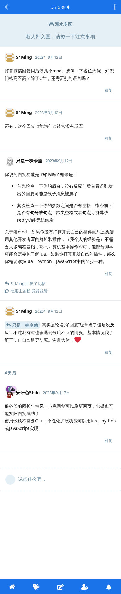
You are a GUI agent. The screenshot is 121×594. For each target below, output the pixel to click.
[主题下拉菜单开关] (115, 7)
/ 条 (58, 7)
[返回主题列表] (6, 7)
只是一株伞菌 (25, 325)
